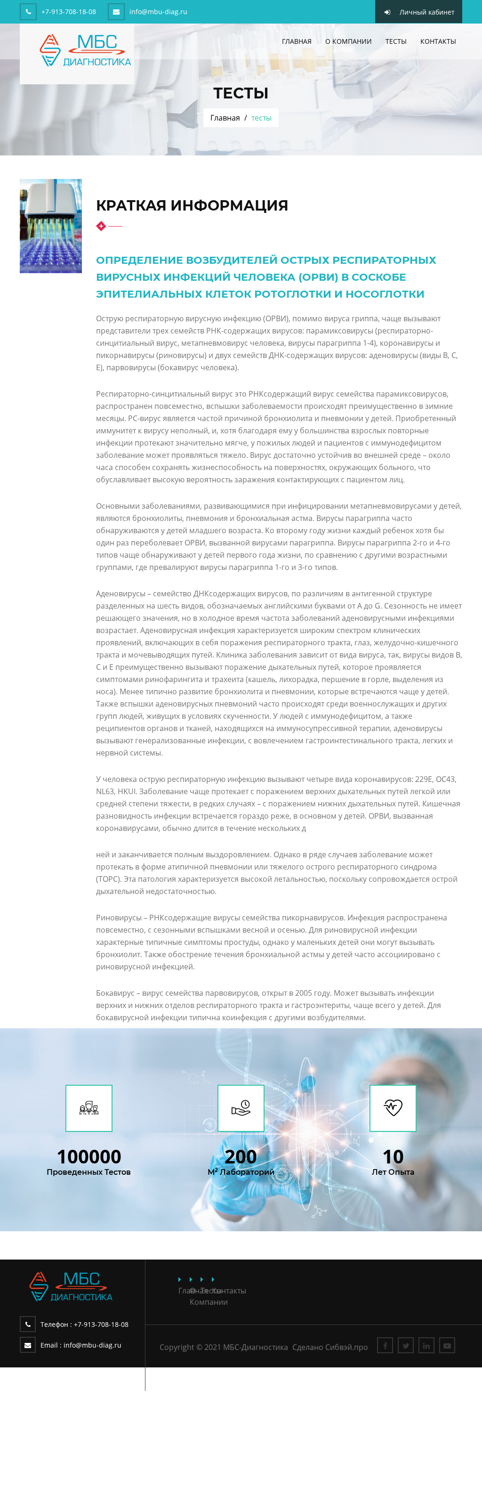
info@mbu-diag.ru (158, 11)
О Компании (348, 41)
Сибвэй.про (346, 1347)
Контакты (438, 41)
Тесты (396, 41)
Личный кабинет (427, 12)
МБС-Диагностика (255, 1347)
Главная (297, 41)
